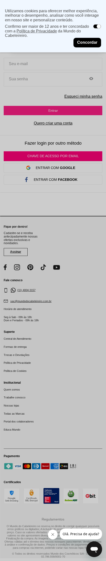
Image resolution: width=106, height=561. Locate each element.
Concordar (87, 42)
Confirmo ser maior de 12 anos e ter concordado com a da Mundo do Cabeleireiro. (47, 31)
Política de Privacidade (37, 31)
